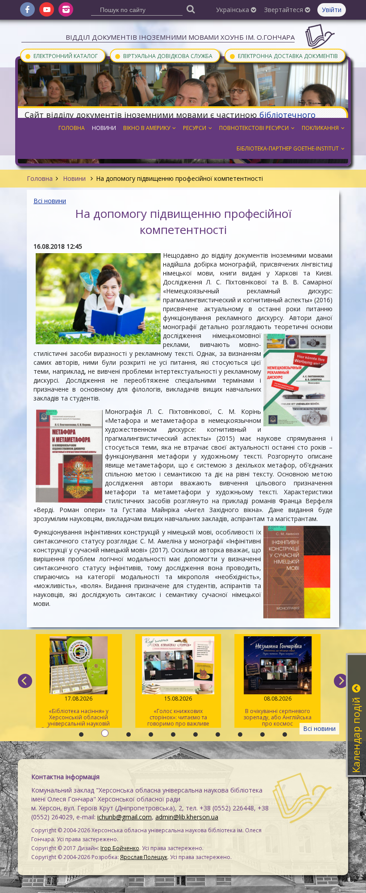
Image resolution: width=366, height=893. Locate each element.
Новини (74, 178)
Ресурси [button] (194, 128)
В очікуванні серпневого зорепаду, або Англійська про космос (277, 711)
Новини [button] (104, 128)
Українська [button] (233, 9)
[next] (341, 681)
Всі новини (49, 200)
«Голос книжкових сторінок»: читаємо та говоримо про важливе (178, 711)
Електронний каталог (61, 55)
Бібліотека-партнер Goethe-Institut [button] (288, 148)
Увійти (331, 9)
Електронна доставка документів (283, 55)
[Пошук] (191, 8)
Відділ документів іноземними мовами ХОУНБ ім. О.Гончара (180, 37)
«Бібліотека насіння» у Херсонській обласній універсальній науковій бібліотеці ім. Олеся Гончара (79, 711)
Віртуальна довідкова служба (163, 55)
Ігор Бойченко (119, 848)
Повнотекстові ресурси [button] (254, 128)
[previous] (25, 681)
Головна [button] (71, 128)
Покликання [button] (320, 128)
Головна (40, 178)
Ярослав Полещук (143, 857)
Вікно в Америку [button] (146, 128)
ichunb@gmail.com (124, 817)
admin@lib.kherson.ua (186, 817)
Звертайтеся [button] (284, 9)
